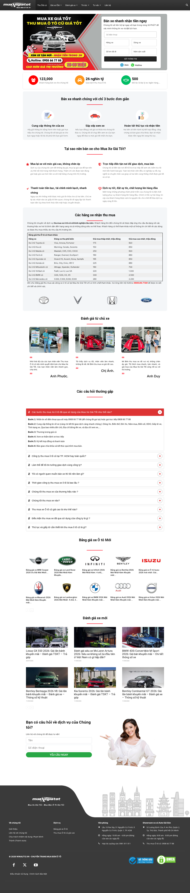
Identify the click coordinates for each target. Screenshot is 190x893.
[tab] (95, 412)
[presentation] (24, 300)
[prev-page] (27, 610)
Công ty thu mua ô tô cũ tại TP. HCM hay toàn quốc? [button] (58, 456)
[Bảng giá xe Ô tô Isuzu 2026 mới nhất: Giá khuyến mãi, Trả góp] (151, 561)
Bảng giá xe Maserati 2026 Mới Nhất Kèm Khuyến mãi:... (38, 600)
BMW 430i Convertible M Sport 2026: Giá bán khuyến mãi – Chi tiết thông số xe (142, 654)
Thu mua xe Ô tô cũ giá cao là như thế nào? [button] (54, 509)
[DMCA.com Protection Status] (166, 864)
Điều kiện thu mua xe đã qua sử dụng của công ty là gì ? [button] (60, 518)
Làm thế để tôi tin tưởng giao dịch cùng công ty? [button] (56, 465)
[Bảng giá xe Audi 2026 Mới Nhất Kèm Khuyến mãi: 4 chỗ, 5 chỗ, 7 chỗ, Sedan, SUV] (123, 588)
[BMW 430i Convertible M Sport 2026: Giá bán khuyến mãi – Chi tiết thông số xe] (143, 637)
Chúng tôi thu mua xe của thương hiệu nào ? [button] (54, 491)
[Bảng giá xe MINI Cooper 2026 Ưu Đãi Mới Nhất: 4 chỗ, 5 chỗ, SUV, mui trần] (38, 561)
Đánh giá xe (70, 5)
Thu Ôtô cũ (42, 5)
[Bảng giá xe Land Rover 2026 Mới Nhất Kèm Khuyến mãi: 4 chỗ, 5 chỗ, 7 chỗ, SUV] (66, 561)
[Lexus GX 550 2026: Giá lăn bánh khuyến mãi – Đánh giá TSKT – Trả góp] (47, 637)
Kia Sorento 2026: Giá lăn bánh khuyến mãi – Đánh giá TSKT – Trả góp (94, 694)
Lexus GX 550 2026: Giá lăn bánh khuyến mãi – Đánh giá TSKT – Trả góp (46, 654)
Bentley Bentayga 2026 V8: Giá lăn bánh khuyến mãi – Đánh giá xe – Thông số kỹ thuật (46, 694)
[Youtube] (36, 865)
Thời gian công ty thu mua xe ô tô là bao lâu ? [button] (55, 483)
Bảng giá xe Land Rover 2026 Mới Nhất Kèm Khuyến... (64, 572)
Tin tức (84, 5)
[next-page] (31, 610)
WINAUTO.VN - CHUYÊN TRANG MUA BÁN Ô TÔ (38, 856)
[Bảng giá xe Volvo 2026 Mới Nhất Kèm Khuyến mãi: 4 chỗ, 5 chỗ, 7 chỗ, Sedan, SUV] (151, 588)
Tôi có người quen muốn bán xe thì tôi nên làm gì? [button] (57, 474)
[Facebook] (14, 865)
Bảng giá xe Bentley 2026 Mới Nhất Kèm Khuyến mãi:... (122, 572)
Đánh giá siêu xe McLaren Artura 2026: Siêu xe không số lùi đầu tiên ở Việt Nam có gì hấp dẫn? (94, 654)
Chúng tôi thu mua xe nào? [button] (45, 500)
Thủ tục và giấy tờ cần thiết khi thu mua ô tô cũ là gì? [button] (58, 527)
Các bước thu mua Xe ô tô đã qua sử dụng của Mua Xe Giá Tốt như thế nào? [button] (71, 412)
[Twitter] (25, 865)
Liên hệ (108, 5)
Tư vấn (96, 5)
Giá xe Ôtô (55, 5)
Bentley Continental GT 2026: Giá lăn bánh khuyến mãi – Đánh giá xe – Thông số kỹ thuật (142, 694)
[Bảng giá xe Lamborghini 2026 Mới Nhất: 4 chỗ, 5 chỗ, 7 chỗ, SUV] (66, 588)
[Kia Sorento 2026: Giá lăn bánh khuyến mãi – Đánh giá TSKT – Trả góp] (95, 677)
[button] (187, 5)
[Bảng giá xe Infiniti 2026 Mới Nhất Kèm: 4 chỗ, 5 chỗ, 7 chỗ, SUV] (95, 561)
